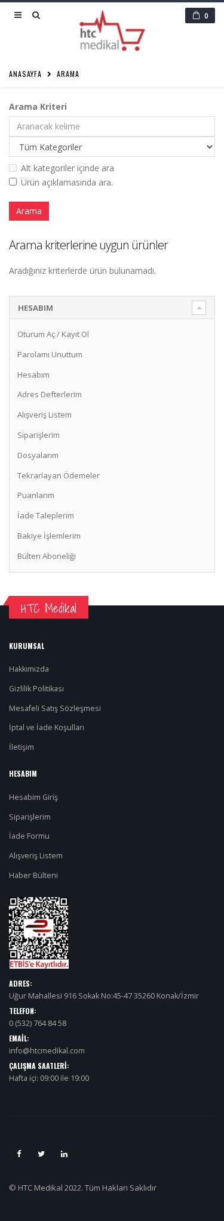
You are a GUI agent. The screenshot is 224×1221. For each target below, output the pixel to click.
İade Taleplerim (45, 515)
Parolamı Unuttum (49, 354)
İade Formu (29, 836)
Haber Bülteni (33, 875)
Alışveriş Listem (44, 414)
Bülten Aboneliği (46, 556)
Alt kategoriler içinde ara (67, 168)
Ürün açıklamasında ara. (67, 182)
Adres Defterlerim (49, 394)
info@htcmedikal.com (47, 1051)
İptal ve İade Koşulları (46, 727)
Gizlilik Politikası (36, 689)
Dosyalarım (38, 455)
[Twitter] (41, 1153)
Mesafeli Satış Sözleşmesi (55, 708)
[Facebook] (18, 1153)
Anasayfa (25, 74)
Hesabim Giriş (33, 797)
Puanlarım (35, 495)
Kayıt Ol (75, 334)
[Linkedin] (64, 1153)
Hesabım (33, 374)
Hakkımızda (29, 669)
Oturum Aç (36, 334)
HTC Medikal (48, 608)
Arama (68, 74)
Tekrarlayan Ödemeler (58, 475)
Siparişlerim (38, 434)
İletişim (21, 747)
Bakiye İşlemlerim (49, 535)
